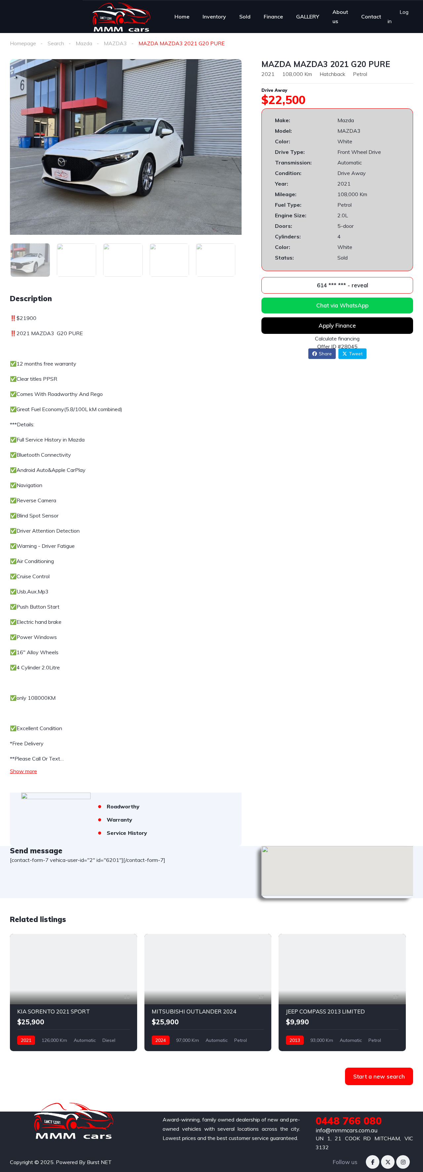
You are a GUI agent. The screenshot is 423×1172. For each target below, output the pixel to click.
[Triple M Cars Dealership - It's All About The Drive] (121, 16)
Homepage (23, 43)
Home (181, 16)
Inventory (214, 16)
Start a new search (379, 1076)
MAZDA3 (115, 43)
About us (340, 16)
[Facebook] (372, 1162)
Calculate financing (337, 338)
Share (325, 354)
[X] (388, 1162)
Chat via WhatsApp (342, 305)
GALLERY (307, 16)
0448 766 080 (349, 1121)
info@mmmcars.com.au (346, 1130)
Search (56, 43)
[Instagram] (403, 1162)
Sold (244, 16)
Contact (371, 16)
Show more (23, 771)
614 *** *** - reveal (341, 285)
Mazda (84, 43)
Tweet (356, 354)
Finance (273, 16)
